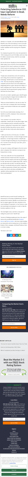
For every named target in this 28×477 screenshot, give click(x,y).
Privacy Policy (14, 441)
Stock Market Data (14, 436)
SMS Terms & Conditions (14, 447)
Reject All (14, 470)
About (14, 431)
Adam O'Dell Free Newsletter (14, 438)
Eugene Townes (8, 17)
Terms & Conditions (14, 445)
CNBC (2, 81)
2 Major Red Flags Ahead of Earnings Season (6, 295)
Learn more (19, 395)
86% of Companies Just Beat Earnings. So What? (13, 350)
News (18, 17)
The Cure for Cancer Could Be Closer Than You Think (14, 344)
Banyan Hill (8, 1)
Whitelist (14, 450)
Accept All (14, 474)
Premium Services (14, 433)
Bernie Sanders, (10, 221)
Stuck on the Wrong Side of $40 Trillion (10, 347)
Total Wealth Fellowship (17, 1)
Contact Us (14, 452)
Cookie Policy (14, 443)
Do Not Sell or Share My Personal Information (14, 448)
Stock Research (14, 434)
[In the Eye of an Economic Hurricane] (7, 274)
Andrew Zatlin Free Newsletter (14, 440)
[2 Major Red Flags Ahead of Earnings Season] (7, 288)
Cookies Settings (14, 466)
